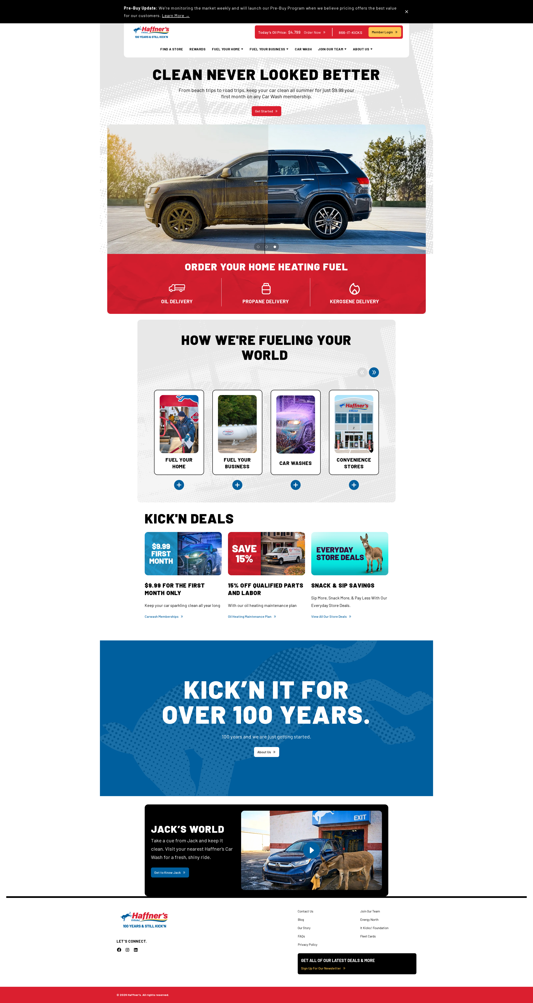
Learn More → (176, 15)
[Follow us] (119, 949)
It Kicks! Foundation (374, 928)
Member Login (382, 32)
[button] (258, 247)
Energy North (369, 919)
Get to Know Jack (167, 872)
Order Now (312, 32)
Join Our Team (370, 911)
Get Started (264, 111)
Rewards (197, 49)
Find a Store (171, 49)
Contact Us (305, 911)
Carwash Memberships (161, 616)
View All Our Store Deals (329, 616)
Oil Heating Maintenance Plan (249, 616)
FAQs (301, 936)
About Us (264, 752)
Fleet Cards (368, 936)
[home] (151, 32)
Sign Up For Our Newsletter (321, 968)
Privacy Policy (307, 944)
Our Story (304, 928)
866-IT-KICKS (350, 32)
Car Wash (303, 49)
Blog (301, 919)
